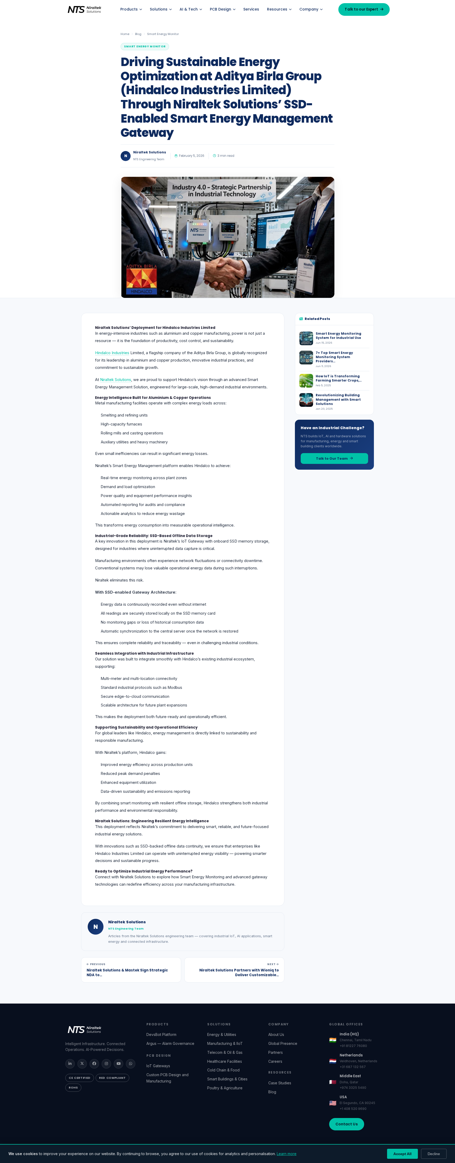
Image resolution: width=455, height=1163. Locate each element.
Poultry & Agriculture (225, 1088)
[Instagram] (106, 1064)
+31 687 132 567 (353, 1067)
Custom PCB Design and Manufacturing (167, 1077)
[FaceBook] (94, 1064)
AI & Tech (189, 9)
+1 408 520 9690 (353, 1109)
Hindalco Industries (112, 352)
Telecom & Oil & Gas (225, 1052)
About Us (276, 1034)
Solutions (158, 9)
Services (251, 9)
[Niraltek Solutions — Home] (84, 9)
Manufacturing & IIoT (225, 1043)
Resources (277, 9)
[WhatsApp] (130, 1064)
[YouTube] (118, 1064)
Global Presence (282, 1043)
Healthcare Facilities (224, 1061)
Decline (434, 1154)
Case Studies (279, 1083)
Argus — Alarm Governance (170, 1043)
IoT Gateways (158, 1066)
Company (308, 9)
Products (129, 9)
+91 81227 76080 (353, 1046)
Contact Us (346, 1124)
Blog (138, 34)
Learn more (286, 1153)
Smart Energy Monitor (163, 34)
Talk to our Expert (361, 9)
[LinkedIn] (70, 1064)
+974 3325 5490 (353, 1088)
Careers (275, 1061)
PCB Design (220, 9)
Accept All (402, 1154)
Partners (275, 1052)
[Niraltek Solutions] (100, 1029)
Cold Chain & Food (223, 1070)
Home (125, 34)
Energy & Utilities (221, 1034)
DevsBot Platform (161, 1034)
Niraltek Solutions (115, 379)
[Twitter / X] (82, 1064)
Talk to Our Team (332, 458)
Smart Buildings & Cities (227, 1079)
